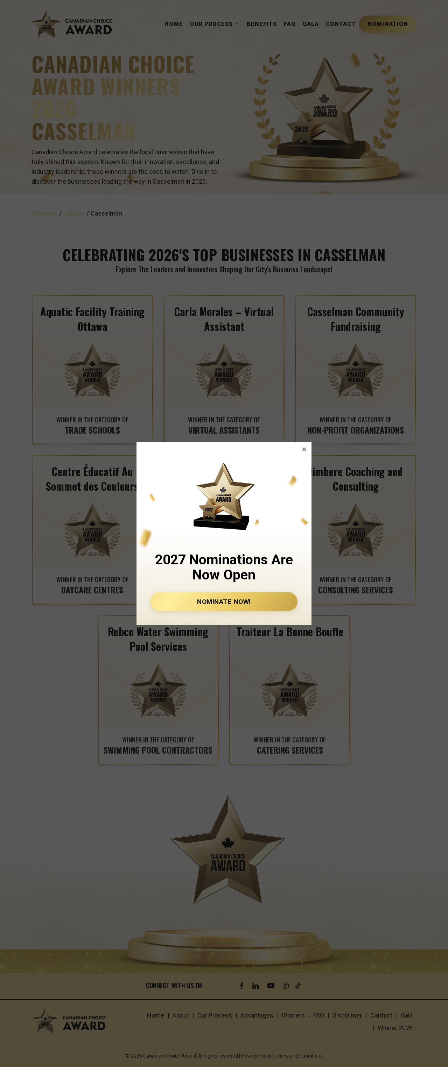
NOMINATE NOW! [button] (224, 602)
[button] (304, 449)
